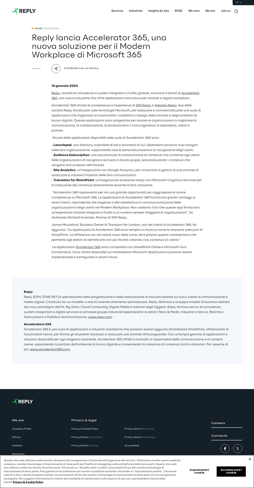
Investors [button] (17, 445)
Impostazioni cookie (199, 471)
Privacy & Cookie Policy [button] (84, 429)
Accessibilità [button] (132, 445)
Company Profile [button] (21, 429)
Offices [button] (16, 437)
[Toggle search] (236, 11)
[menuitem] (117, 11)
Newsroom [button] (18, 454)
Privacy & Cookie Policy (28, 482)
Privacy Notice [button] (86, 437)
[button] (226, 423)
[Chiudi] (250, 459)
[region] (127, 471)
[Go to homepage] (24, 11)
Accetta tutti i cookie (231, 471)
